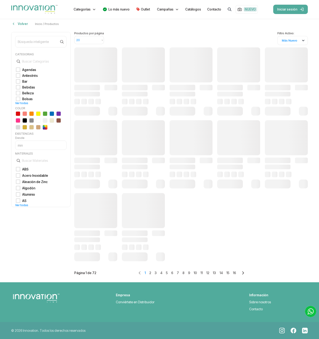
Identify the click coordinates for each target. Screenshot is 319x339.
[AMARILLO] (38, 113)
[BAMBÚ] (31, 127)
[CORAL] (24, 113)
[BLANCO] (38, 120)
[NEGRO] (24, 120)
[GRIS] (31, 120)
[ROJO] (18, 113)
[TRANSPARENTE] (45, 120)
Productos (52, 24)
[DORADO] (24, 127)
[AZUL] (52, 113)
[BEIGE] (52, 120)
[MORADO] (58, 113)
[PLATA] (18, 127)
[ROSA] (18, 120)
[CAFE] (58, 120)
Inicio (38, 24)
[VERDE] (45, 113)
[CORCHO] (38, 127)
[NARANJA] (31, 113)
